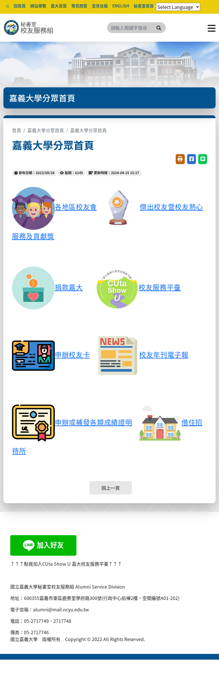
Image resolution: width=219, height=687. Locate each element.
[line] (43, 544)
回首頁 (20, 6)
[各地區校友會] (33, 207)
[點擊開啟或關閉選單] (212, 28)
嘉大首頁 (59, 6)
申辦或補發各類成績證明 (93, 422)
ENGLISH (120, 6)
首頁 (16, 130)
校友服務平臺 (160, 287)
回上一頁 (111, 487)
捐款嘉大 (69, 287)
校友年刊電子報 (163, 354)
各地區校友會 (76, 206)
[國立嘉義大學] (34, 28)
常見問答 (79, 6)
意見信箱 (100, 6)
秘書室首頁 (144, 6)
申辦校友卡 (72, 354)
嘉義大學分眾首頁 (45, 130)
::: (7, 6)
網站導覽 (38, 6)
